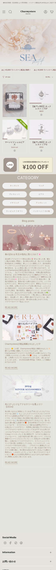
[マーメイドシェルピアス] (15, 129)
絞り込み (8, 77)
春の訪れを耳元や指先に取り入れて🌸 (23, 254)
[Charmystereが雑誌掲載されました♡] (28, 327)
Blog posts (28, 220)
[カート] (52, 11)
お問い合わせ (9, 561)
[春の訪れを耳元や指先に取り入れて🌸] (28, 238)
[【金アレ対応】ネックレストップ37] (41, 93)
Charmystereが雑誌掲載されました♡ (22, 344)
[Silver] (41, 115)
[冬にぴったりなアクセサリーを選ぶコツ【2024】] (28, 388)
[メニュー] (4, 11)
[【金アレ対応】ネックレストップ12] (41, 129)
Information (8, 552)
